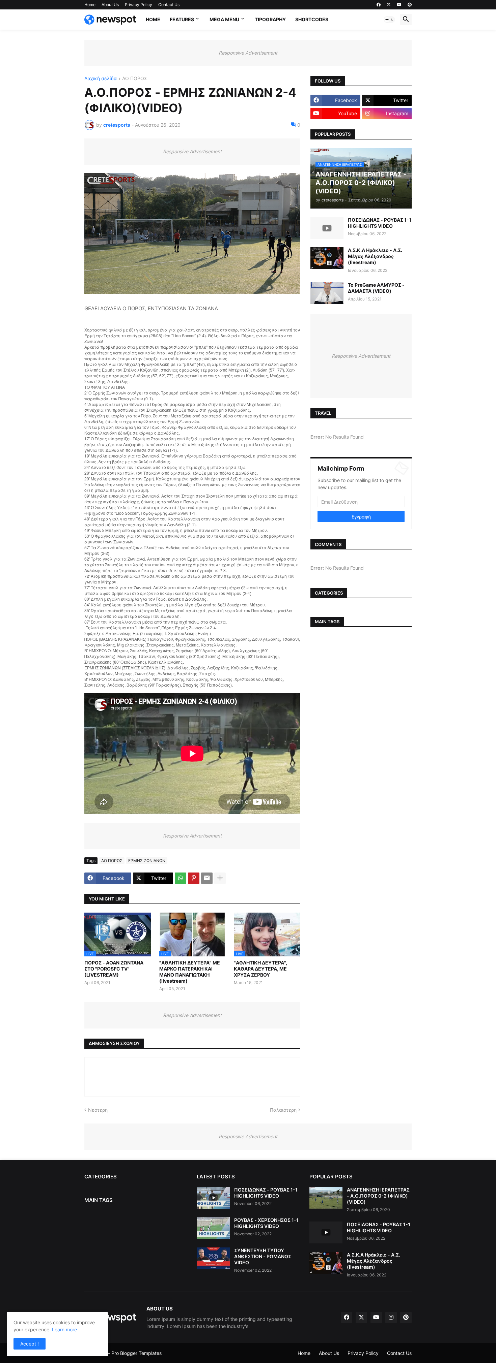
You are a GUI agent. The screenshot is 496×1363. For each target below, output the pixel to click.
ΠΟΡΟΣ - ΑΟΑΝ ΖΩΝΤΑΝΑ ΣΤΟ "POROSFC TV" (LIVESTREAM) (113, 969)
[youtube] (399, 4)
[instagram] (391, 1317)
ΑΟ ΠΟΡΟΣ (134, 78)
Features (182, 19)
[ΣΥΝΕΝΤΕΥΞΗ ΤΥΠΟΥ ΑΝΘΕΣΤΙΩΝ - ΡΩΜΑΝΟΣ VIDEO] (213, 1258)
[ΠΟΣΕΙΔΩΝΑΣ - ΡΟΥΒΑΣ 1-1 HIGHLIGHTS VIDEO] (326, 228)
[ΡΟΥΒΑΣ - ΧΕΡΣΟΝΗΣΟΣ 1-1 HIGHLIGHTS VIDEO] (213, 1228)
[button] (389, 19)
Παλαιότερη (283, 1110)
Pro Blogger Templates (136, 1353)
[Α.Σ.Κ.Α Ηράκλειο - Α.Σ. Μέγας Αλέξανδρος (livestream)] (326, 258)
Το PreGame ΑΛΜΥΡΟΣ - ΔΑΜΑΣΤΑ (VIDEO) (376, 288)
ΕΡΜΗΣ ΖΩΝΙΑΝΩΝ (146, 860)
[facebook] (379, 4)
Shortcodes (311, 19)
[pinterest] (410, 4)
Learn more (64, 1329)
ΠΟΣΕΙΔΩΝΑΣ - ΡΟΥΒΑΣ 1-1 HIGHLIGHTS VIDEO (379, 223)
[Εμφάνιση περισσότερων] (220, 878)
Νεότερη (98, 1110)
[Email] (207, 878)
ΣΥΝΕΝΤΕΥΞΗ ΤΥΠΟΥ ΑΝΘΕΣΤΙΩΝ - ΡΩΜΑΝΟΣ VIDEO (262, 1256)
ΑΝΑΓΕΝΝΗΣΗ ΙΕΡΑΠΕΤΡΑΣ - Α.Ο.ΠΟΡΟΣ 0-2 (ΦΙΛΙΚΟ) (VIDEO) (378, 1196)
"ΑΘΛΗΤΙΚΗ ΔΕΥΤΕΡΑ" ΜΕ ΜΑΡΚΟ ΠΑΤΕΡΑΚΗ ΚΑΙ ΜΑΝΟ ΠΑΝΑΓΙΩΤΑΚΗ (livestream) (189, 972)
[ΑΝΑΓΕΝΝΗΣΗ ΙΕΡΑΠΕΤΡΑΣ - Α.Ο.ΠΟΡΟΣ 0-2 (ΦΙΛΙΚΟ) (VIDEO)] (325, 1198)
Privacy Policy (138, 4)
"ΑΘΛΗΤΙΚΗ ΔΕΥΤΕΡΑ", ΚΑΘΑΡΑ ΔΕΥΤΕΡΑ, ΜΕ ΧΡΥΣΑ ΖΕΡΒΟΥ (260, 969)
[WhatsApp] (180, 878)
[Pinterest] (193, 878)
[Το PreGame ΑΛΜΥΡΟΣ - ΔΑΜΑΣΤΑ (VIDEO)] (326, 293)
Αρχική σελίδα (100, 78)
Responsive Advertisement (248, 53)
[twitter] (389, 4)
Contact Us (169, 4)
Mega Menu (224, 19)
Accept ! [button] (29, 1343)
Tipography (270, 19)
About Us (110, 4)
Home (89, 4)
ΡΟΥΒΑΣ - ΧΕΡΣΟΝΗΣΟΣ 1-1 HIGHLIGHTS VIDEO (266, 1223)
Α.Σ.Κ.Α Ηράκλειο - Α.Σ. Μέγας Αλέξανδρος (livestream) (375, 256)
